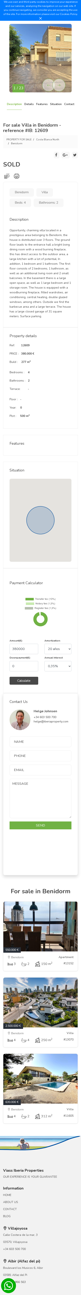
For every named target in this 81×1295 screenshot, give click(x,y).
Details (29, 104)
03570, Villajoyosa (15, 1242)
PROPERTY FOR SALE (19, 139)
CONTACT (10, 1209)
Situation (56, 104)
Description (14, 104)
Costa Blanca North (47, 139)
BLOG (7, 1216)
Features (42, 104)
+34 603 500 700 (14, 1249)
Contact (69, 104)
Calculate (24, 680)
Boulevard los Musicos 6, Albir (23, 1268)
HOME (7, 1195)
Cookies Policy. (69, 14)
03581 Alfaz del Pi (15, 1275)
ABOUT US (10, 1202)
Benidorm (16, 143)
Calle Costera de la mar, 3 (20, 1235)
